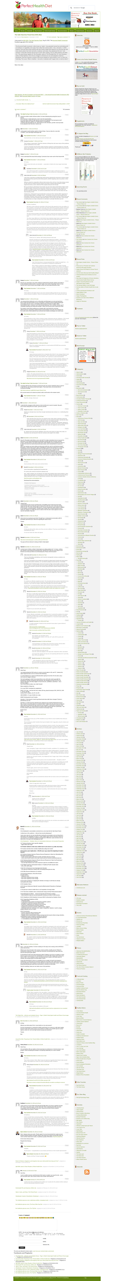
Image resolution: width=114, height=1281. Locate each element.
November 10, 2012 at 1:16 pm (38, 591)
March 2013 (79, 820)
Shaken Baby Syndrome (84, 540)
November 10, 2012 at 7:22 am (41, 202)
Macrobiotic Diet (82, 432)
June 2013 (79, 815)
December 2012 (80, 826)
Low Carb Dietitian (80, 1050)
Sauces (79, 601)
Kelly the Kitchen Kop (81, 990)
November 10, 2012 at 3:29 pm (43, 641)
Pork (79, 593)
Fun (77, 611)
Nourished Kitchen (80, 991)
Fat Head (78, 1028)
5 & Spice (78, 981)
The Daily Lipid (80, 1154)
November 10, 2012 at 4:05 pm (43, 648)
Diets (77, 416)
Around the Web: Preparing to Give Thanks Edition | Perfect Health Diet (33, 1039)
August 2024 (79, 735)
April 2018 (78, 744)
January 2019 (79, 737)
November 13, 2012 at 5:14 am (37, 371)
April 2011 (78, 859)
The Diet (22, 30)
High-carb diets (81, 422)
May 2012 (78, 836)
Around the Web (80, 384)
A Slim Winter (79, 1011)
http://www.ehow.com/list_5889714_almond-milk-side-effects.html (40, 739)
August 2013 (79, 811)
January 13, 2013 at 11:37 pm (29, 1170)
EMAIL (44, 1241)
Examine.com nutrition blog (83, 1118)
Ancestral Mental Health (82, 1012)
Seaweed (80, 602)
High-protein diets (82, 425)
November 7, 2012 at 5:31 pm (31, 299)
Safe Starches (81, 595)
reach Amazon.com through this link (85, 138)
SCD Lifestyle (79, 1066)
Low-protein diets (82, 430)
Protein (79, 656)
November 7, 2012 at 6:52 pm (38, 314)
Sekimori (40, 1277)
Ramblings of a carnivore (82, 1143)
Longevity (78, 624)
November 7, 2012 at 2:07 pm (35, 141)
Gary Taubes (79, 1122)
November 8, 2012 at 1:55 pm (31, 501)
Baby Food (80, 565)
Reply (66, 114)
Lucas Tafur (79, 1129)
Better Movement (80, 952)
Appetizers (80, 563)
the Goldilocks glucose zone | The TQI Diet (26, 1208)
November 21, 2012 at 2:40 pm (46, 816)
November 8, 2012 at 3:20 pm (38, 524)
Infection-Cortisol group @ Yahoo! (84, 1125)
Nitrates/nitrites (81, 652)
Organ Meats (81, 590)
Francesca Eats (80, 986)
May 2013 (78, 817)
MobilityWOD (79, 958)
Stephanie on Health (81, 1150)
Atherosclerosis (81, 462)
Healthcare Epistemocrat (82, 1035)
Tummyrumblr (79, 1000)
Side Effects (79, 702)
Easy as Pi (78, 1025)
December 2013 (80, 804)
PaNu (77, 935)
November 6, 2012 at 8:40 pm (40, 114)
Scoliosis (80, 537)
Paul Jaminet (25, 37)
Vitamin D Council (80, 938)
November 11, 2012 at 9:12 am (38, 714)
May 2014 (78, 795)
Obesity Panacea (80, 1138)
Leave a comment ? (21, 109)
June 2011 (78, 856)
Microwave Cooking (81, 627)
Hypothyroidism (81, 500)
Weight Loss (79, 719)
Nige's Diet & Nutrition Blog (83, 1057)
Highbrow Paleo (80, 1039)
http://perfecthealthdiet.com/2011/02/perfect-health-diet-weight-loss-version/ (46, 588)
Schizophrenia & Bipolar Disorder (86, 535)
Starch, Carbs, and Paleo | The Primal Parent (26, 1192)
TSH (79, 393)
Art (77, 386)
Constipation (81, 480)
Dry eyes (80, 485)
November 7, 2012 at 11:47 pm (35, 409)
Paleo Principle (80, 670)
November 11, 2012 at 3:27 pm (42, 796)
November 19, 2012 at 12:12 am (35, 1044)
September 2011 (80, 850)
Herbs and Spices (82, 641)
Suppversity (79, 961)
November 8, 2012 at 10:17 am (38, 459)
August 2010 (79, 873)
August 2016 (79, 755)
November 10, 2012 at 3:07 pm (41, 621)
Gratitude (78, 615)
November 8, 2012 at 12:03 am (35, 416)
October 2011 (79, 849)
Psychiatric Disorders (83, 530)
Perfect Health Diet (82, 437)
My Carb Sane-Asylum (81, 1134)
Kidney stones (81, 505)
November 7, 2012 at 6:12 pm (40, 383)
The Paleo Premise (81, 1157)
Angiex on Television (81, 301)
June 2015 (79, 774)
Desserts (80, 578)
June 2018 (79, 742)
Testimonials (79, 709)
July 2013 (78, 813)
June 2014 (79, 794)
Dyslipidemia (81, 487)
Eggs (79, 581)
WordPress (66, 1277)
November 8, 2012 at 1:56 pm (31, 515)
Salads (79, 597)
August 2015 (79, 771)
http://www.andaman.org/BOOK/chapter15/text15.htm (33, 390)
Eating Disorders (82, 489)
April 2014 (78, 797)
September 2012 (80, 831)
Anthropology (79, 383)
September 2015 (80, 769)
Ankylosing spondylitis (83, 457)
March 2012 (79, 840)
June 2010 (79, 877)
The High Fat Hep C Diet (26, 114)
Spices (79, 606)
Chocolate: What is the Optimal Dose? (24, 104)
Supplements (79, 705)
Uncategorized (80, 718)
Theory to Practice (80, 968)
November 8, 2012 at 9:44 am (31, 437)
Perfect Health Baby (81, 671)
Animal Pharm (79, 1111)
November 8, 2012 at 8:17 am (43, 349)
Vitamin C (80, 663)
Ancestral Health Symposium (60, 40)
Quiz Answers (79, 695)
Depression (80, 482)
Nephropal (79, 931)
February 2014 (80, 801)
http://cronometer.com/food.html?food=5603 (39, 630)
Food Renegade (80, 984)
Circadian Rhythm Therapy (82, 398)
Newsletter (29, 30)
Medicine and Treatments (82, 625)
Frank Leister (30, 990)
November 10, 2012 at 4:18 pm (43, 658)
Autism (79, 464)
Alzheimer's (80, 455)
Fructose (80, 712)
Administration (79, 374)
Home (16, 30)
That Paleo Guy (80, 1069)
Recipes (72, 30)
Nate (77, 234)
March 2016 (79, 758)
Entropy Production (81, 1116)
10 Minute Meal (80, 979)
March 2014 (79, 799)
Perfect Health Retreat (50, 30)
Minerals (80, 648)
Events (78, 549)
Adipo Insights (79, 1109)
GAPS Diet (80, 420)
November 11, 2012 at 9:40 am (37, 744)
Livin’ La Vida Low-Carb (82, 1046)
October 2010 (79, 870)
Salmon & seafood (82, 599)
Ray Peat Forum (80, 1085)
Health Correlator (80, 1034)
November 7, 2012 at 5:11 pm (31, 154)
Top (85, 1278)
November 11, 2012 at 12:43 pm (38, 922)
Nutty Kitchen (79, 993)
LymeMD (78, 926)
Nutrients (78, 631)
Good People (79, 613)
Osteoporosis (81, 521)
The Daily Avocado (81, 997)
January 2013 (79, 824)
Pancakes (80, 592)
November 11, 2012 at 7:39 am (30, 668)
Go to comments (52, 37)
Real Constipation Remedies (83, 1064)
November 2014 (80, 787)
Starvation (80, 542)
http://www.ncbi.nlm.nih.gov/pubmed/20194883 (38, 378)
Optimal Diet (81, 434)
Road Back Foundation (82, 903)
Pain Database (80, 1140)
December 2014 (80, 785)
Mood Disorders (82, 514)
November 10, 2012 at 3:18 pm (43, 633)
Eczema (80, 491)
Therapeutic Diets (82, 446)
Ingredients (79, 618)
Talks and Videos (80, 707)
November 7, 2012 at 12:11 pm (38, 135)
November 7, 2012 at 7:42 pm (38, 395)
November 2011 (80, 847)
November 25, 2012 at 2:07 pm (38, 1146)
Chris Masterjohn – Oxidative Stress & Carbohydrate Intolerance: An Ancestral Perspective (42, 841)
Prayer (78, 686)
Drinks (79, 579)
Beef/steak (80, 569)
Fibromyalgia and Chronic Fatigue (86, 494)
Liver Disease (81, 507)
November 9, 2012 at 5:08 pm (39, 175)
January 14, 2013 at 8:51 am (38, 1179)
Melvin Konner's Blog (81, 928)
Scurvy (79, 539)
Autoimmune (81, 466)
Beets (79, 570)
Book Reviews (79, 395)
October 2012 (79, 829)
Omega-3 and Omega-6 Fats (85, 654)
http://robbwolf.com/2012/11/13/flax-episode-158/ (38, 1080)
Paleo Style (79, 1141)
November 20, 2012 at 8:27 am (43, 1085)
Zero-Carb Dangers (81, 721)
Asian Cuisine (81, 407)
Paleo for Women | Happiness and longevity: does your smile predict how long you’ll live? (37, 1161)
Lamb (79, 585)
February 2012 (80, 842)
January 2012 (79, 843)
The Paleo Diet (80, 1155)
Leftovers (80, 586)
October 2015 (79, 767)
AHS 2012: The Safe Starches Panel (32, 40)
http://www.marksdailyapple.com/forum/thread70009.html (34, 539)
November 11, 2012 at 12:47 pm (38, 969)
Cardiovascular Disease (83, 475)
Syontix (78, 1152)
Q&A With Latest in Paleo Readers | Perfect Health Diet (29, 1166)
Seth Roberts (79, 1148)
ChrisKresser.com (80, 887)
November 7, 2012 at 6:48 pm (38, 159)
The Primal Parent (80, 1071)
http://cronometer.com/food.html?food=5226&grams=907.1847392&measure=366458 (42, 627)
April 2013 (78, 818)
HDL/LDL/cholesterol (83, 390)
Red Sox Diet (81, 441)
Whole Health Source (81, 1159)
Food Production (80, 609)
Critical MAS (79, 1023)
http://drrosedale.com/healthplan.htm (42, 249)
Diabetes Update (80, 900)
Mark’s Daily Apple (80, 1051)
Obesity (79, 519)
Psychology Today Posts (82, 689)
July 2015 (78, 772)
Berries (79, 572)
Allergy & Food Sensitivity (84, 453)
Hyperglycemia (81, 498)
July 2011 (78, 854)
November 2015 (80, 765)
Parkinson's (80, 523)
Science (78, 700)
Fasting (78, 554)
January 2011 (79, 865)
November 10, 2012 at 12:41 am (32, 546)
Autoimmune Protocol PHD (84, 418)
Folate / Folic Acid (82, 640)
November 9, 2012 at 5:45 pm (39, 429)
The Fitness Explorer (81, 965)
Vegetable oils (81, 714)
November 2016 (80, 753)
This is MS (78, 905)
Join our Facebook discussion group (84, 317)
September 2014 (80, 788)
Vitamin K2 (80, 668)
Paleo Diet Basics (80, 995)
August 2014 (79, 790)
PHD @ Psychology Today (82, 1097)
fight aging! (79, 1120)
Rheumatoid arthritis (83, 531)
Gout (79, 496)
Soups (79, 604)
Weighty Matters (80, 940)
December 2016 (80, 751)
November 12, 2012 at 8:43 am (38, 934)
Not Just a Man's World (81, 960)
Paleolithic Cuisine (82, 411)
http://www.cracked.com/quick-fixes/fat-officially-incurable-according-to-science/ (46, 1082)
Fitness (78, 556)
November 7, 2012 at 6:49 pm (38, 288)
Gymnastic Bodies (80, 956)
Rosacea (80, 533)
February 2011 (79, 863)
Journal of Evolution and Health (84, 622)
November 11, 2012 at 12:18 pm (30, 944)
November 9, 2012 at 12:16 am (32, 537)
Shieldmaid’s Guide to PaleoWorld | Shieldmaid (27, 1196)
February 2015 (80, 781)
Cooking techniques (81, 400)
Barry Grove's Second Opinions (84, 1019)
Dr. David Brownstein (81, 917)
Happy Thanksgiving (81, 296)
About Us (97, 30)
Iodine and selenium (83, 643)
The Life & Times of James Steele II (84, 967)
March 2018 (79, 746)
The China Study (82, 445)
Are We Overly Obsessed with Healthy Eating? (87, 273)
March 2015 (79, 779)
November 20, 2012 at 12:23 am (41, 1064)
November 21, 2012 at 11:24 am (33, 1103)
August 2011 (79, 852)
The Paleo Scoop (80, 1087)
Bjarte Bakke (23, 1131)
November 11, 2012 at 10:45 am (44, 781)
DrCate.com (79, 921)
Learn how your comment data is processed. (43, 1251)
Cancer (79, 471)
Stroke (79, 544)
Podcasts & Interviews (81, 684)
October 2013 (79, 808)
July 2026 (78, 732)
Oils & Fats (80, 588)
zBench (51, 1277)
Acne (79, 450)
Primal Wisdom (80, 1062)
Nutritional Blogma (80, 1136)
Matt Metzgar (79, 1131)
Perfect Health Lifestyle (82, 675)
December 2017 (80, 748)
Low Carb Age (79, 1048)
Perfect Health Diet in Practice (83, 1058)
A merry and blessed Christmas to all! (85, 290)
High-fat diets (81, 423)
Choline (80, 636)
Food (77, 560)
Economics (79, 546)
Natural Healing (80, 629)
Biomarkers (79, 388)
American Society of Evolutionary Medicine (86, 915)
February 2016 (80, 760)
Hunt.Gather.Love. (80, 1041)
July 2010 (78, 875)
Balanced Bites (80, 1018)
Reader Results (80, 30)
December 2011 (80, 845)
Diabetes (80, 484)
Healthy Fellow (80, 1037)
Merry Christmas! (80, 294)
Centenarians (79, 397)
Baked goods (81, 567)
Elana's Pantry (79, 982)
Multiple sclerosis (82, 515)
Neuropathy (80, 517)
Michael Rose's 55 (80, 1132)
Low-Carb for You (80, 1127)
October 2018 (79, 740)
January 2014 (79, 803)
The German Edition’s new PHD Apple (85, 285)
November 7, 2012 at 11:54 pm (37, 331)
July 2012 (78, 834)
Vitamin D (80, 664)
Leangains (79, 1044)
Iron (79, 645)
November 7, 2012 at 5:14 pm (31, 280)
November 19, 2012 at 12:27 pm (41, 990)
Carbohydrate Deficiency (84, 473)
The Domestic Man (81, 998)
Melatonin (80, 647)
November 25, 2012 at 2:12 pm (38, 1112)
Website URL (46, 1244)
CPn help (78, 898)
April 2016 (78, 756)
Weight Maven (79, 1073)
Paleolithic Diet (81, 436)
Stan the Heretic (80, 1067)
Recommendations (62, 30)
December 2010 (80, 866)
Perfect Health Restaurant (82, 679)
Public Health (79, 691)
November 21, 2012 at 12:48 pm (46, 803)
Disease (78, 448)
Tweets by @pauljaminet (81, 328)
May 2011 (78, 857)
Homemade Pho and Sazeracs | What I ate (26, 1188)
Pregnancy (79, 687)
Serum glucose (81, 391)
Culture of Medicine (81, 413)
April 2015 (78, 778)
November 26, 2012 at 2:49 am (41, 1154)
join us (79, 62)
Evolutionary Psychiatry (82, 923)
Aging (79, 452)
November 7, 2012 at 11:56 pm (40, 343)
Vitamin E (80, 666)
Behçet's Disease (82, 468)
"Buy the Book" (94, 93)
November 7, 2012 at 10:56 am (30, 128)
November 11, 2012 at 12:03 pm (32, 826)
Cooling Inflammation (81, 1115)
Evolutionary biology (81, 551)
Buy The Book (38, 30)
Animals (78, 381)
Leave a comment (63, 37)
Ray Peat (78, 1145)
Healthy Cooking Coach (82, 988)
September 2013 (80, 810)
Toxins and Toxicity (81, 710)
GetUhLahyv (79, 1030)
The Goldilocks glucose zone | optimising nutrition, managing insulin (32, 1200)
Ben (21, 1020)
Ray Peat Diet (81, 439)
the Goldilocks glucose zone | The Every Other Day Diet (29, 1204)
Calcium (80, 632)
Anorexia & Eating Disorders (84, 459)
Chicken (80, 574)
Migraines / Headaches (83, 512)
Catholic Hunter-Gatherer (82, 1021)
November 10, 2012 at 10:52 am (47, 260)
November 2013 (80, 806)
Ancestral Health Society (28, 96)
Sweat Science (80, 963)
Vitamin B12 (81, 661)
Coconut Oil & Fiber (82, 576)
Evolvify (78, 1027)
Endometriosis (81, 492)
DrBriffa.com (79, 919)
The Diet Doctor (80, 937)
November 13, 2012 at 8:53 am (30, 1020)
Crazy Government (81, 402)
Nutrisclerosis (79, 901)
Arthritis (79, 461)
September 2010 (80, 872)
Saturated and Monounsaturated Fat (86, 657)
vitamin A (80, 659)
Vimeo (38, 96)
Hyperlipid (78, 1124)
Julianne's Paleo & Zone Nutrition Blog (85, 1043)
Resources (89, 30)
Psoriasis (80, 528)
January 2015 (79, 783)
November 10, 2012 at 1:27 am (39, 555)
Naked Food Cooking (81, 1055)
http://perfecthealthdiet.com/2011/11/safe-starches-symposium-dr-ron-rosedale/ (48, 1008)
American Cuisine (82, 406)
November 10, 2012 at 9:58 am (44, 235)
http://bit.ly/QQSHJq (57, 1136)
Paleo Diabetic (80, 933)
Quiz (77, 693)
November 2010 (80, 868)
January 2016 (79, 762)
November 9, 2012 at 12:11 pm (39, 168)
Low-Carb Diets (81, 429)
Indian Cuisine (81, 409)
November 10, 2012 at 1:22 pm (38, 612)
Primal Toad (79, 1060)
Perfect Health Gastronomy (82, 673)
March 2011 (79, 861)
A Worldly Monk (80, 1108)
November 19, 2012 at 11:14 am (38, 1055)
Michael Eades (80, 930)
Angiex (78, 379)
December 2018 (80, 739)
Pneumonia (80, 524)
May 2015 (78, 776)
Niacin (79, 650)
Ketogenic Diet (81, 427)
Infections (80, 501)
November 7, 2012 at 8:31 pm (29, 402)
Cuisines (78, 404)
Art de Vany (79, 1016)
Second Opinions (80, 1147)
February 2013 (80, 822)
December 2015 (80, 764)
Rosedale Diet (81, 443)
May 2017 (78, 749)
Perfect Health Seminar (82, 682)
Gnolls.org (78, 1032)
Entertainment (79, 547)
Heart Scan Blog (80, 924)
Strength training (82, 558)
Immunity (78, 617)
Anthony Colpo (80, 1014)
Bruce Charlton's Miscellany (83, 1113)
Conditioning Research (82, 954)
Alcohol (78, 375)
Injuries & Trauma (82, 503)
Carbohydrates (81, 634)
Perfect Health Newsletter (82, 677)
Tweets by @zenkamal (80, 338)
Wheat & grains (81, 716)
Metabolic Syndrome (83, 510)
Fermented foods (82, 583)
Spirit (77, 703)
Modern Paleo (79, 1053)
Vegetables (80, 608)
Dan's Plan (79, 414)
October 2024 (79, 733)
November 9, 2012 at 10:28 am (35, 467)
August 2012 (79, 833)
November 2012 (80, 827)
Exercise (78, 553)
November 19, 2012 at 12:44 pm (44, 1001)
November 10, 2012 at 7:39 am (38, 576)
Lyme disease (81, 508)
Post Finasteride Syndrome (84, 526)
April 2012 (78, 838)
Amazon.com (93, 136)
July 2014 (78, 792)
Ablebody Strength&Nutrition (83, 951)
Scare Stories (79, 698)
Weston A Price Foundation (82, 1074)
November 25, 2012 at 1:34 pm (34, 1131)
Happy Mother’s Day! (81, 292)
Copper (79, 638)
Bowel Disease (81, 469)
